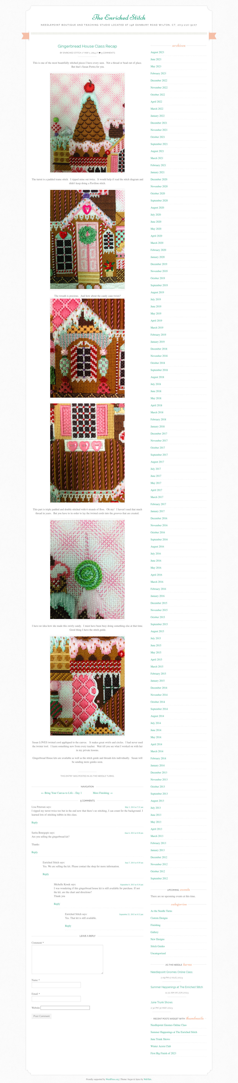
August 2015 (157, 631)
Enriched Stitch (72, 53)
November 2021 (159, 130)
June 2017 (156, 476)
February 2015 (158, 673)
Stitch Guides (158, 946)
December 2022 (159, 80)
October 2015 (158, 617)
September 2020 (159, 200)
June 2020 (156, 221)
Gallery (154, 932)
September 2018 (159, 370)
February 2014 (158, 758)
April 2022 (156, 101)
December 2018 (159, 348)
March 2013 (157, 836)
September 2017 (159, 454)
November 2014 (159, 694)
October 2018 (158, 363)
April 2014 (156, 744)
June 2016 (156, 560)
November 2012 (159, 864)
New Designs (157, 939)
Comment (38, 942)
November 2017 (159, 440)
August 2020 (157, 207)
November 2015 (159, 610)
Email (36, 993)
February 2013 (158, 843)
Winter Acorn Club (161, 1046)
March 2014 (157, 751)
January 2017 (158, 511)
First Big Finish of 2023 (163, 1053)
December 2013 (159, 772)
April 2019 (156, 320)
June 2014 (156, 730)
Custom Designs (159, 918)
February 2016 (158, 589)
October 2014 (158, 702)
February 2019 (158, 334)
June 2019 (156, 306)
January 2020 (158, 257)
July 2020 (156, 214)
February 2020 (158, 250)
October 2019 (158, 278)
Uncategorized (158, 953)
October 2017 (158, 447)
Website (36, 1007)
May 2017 (156, 483)
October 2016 (158, 532)
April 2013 (156, 829)
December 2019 (159, 264)
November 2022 (159, 87)
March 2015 (157, 666)
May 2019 (156, 313)
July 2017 (156, 469)
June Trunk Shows (162, 1002)
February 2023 (158, 73)
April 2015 (156, 659)
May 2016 (156, 567)
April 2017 (156, 490)
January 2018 (158, 426)
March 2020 (157, 243)
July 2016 (156, 553)
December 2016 (159, 518)
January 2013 (158, 850)
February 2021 (158, 165)
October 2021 (158, 137)
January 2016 (158, 596)
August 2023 (157, 52)
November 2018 (159, 356)
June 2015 (156, 645)
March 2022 (157, 108)
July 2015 (156, 638)
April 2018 (156, 405)
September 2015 (159, 624)
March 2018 (157, 412)
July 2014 (156, 723)
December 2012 (159, 857)
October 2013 (158, 786)
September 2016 (159, 539)
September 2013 (159, 793)
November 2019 (159, 271)
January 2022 (158, 115)
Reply (35, 822)
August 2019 (157, 292)
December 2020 (159, 179)
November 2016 (159, 525)
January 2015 (158, 680)
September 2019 (159, 285)
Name (36, 980)
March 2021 (157, 158)
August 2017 (157, 461)
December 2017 (159, 433)
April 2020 (156, 235)
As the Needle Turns (102, 776)
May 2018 (156, 398)
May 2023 (156, 66)
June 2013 (156, 815)
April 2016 (156, 574)
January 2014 (158, 765)
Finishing (155, 925)
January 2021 (158, 172)
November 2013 (159, 779)
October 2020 (158, 193)
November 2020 (159, 186)
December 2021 (159, 123)
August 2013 (157, 800)
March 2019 (157, 327)
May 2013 (156, 822)
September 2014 (159, 709)
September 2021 (159, 144)
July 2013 (156, 807)
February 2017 (158, 504)
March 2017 (157, 497)
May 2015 (156, 652)
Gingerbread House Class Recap (87, 46)
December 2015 (159, 603)
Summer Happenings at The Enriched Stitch (177, 987)
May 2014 (156, 737)
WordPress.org (112, 1079)
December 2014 (159, 687)
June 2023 (156, 59)
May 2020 (156, 228)
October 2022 (158, 94)
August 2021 (157, 151)
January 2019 (158, 341)
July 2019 (156, 299)
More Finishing (102, 793)
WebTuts (147, 1079)
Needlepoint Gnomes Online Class (171, 972)
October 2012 (158, 871)
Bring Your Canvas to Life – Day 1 (61, 793)
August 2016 (157, 546)
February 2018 (158, 419)
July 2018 (156, 384)
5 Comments (108, 53)
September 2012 (159, 878)
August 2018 (157, 377)
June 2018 (156, 391)
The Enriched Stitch (119, 17)
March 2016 (157, 581)
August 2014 (157, 716)
